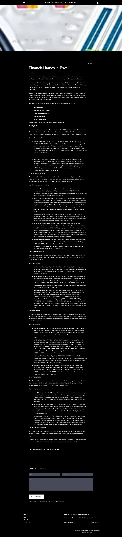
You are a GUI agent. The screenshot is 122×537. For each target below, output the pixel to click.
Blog (24, 517)
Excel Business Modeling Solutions (61, 2)
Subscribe (94, 522)
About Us (25, 519)
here (62, 122)
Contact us (26, 522)
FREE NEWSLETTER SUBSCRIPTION (76, 515)
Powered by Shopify (87, 532)
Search (25, 514)
